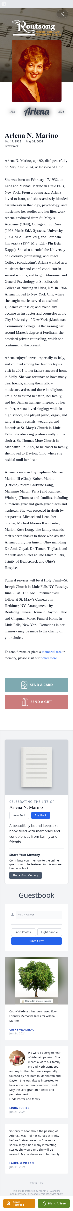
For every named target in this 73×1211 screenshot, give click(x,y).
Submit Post (36, 941)
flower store (48, 657)
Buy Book (41, 815)
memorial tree (52, 651)
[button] (36, 981)
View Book (19, 815)
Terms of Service (47, 1194)
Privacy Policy (25, 1194)
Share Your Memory (25, 875)
